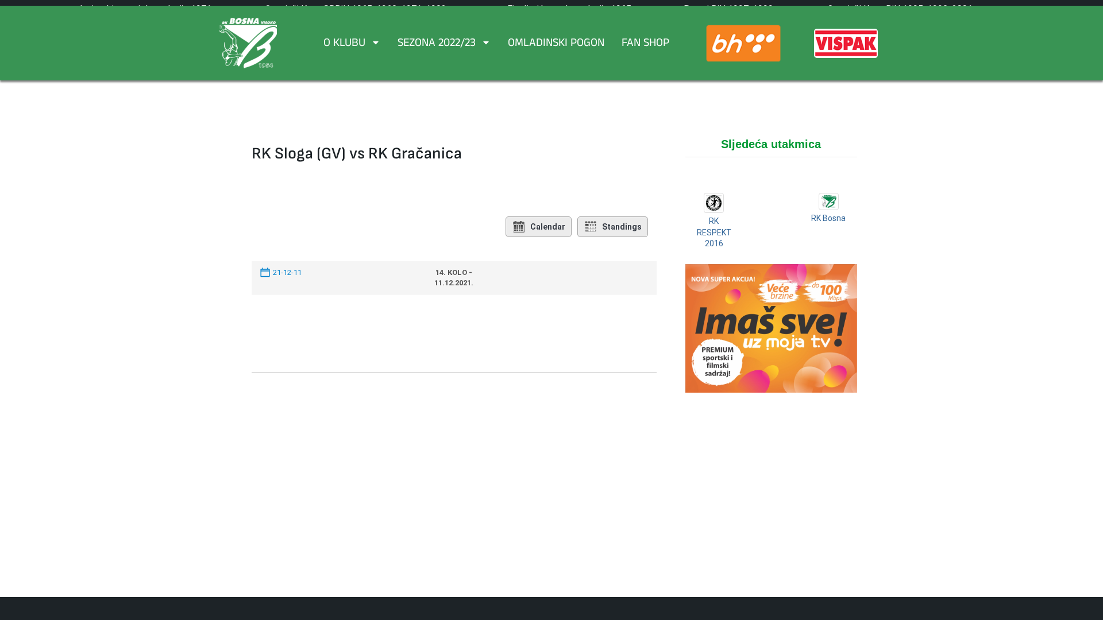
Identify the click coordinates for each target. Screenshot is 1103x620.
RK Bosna (828, 218)
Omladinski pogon (556, 44)
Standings (622, 226)
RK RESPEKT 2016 (714, 232)
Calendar (547, 226)
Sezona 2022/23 (437, 44)
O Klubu (344, 44)
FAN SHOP (645, 44)
